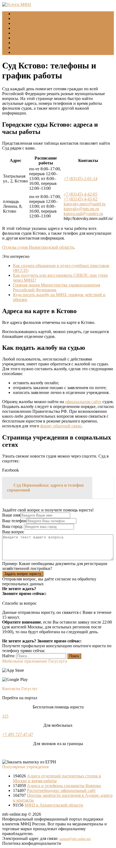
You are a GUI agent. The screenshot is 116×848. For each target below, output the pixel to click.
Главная (20, 13)
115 (5, 716)
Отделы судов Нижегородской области (38, 247)
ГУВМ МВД (24, 28)
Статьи (19, 47)
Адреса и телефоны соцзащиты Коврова (64, 785)
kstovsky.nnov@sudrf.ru (84, 204)
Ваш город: (13, 526)
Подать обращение (30, 42)
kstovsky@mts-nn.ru (81, 208)
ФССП (19, 33)
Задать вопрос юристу (22, 574)
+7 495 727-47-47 (17, 734)
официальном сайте (83, 401)
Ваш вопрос (13, 531)
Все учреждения (28, 38)
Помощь (20, 52)
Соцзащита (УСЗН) (31, 23)
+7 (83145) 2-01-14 (80, 178)
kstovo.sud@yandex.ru (83, 213)
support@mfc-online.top (75, 839)
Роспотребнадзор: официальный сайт (61, 790)
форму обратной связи (60, 426)
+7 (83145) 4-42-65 (80, 194)
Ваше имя (11, 515)
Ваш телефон (14, 520)
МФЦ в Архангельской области (54, 805)
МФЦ (18, 18)
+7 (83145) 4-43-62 (80, 199)
